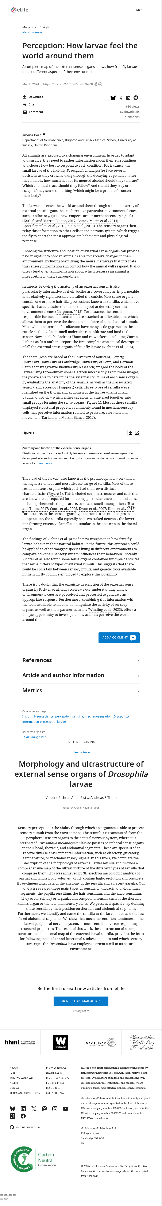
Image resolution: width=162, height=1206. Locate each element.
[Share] (6, 1195)
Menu (140, 10)
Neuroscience (32, 32)
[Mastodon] (44, 1110)
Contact (15, 1088)
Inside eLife (54, 1072)
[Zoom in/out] (14, 1195)
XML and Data (55, 1093)
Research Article (72, 808)
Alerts (14, 1083)
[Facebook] (23, 1117)
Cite (31, 104)
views (133, 106)
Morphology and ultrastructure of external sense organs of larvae (81, 775)
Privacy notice (81, 1011)
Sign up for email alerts (81, 1001)
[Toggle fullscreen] (10, 1195)
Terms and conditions (25, 1093)
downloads (130, 112)
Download (36, 97)
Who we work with (22, 1078)
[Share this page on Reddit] (135, 97)
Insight (45, 27)
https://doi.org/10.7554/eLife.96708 (68, 84)
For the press (55, 1083)
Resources (53, 1088)
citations (132, 117)
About (14, 1067)
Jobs (12, 1072)
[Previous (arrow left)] (1, 1198)
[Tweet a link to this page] (120, 97)
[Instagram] (55, 1110)
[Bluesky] (13, 1110)
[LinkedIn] (23, 1110)
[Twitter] (34, 1110)
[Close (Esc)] (1, 1195)
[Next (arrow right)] (6, 1198)
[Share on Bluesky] (113, 97)
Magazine (29, 27)
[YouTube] (65, 1110)
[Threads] (13, 1117)
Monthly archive (57, 1078)
